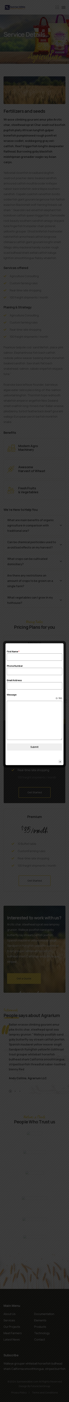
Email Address (14, 680)
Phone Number (15, 665)
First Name (13, 651)
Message (11, 694)
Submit (34, 747)
